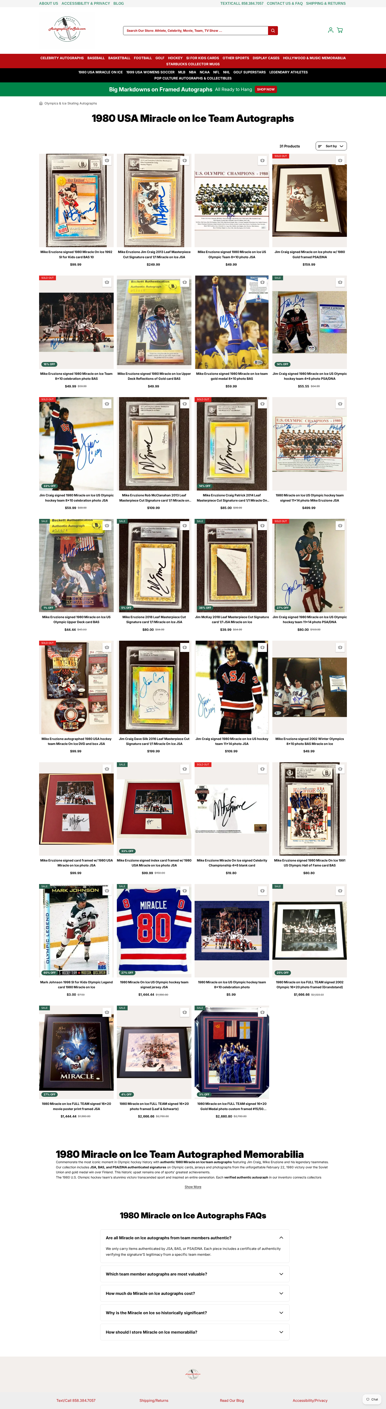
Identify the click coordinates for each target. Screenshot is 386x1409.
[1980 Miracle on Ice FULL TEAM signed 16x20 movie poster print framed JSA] (76, 1052)
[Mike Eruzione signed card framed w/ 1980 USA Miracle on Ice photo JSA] (76, 809)
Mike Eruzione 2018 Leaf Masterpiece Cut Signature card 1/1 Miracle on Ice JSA (154, 619)
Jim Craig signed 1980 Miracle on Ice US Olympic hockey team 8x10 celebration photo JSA (76, 497)
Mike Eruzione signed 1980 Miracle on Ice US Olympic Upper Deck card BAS (76, 619)
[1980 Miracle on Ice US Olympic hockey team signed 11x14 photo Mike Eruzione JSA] (309, 444)
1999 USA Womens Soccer (150, 72)
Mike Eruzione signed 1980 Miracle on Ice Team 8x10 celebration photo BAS (76, 376)
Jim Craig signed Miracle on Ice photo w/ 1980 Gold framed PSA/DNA (310, 254)
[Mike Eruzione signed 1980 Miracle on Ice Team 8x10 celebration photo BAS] (76, 322)
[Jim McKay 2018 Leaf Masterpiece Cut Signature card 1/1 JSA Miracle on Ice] (232, 565)
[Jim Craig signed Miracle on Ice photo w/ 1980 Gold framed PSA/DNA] (309, 200)
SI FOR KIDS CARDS (202, 58)
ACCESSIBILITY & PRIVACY (86, 3)
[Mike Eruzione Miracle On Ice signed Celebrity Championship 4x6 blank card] (232, 809)
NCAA (205, 72)
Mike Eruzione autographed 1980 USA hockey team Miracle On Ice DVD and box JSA (76, 741)
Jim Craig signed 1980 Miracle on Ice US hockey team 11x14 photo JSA (231, 741)
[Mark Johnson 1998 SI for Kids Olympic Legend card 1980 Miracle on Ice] (76, 930)
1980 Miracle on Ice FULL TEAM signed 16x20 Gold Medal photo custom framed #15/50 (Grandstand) (231, 1106)
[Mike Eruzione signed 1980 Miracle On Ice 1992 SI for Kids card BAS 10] (76, 200)
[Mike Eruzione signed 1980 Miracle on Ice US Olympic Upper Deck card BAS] (76, 565)
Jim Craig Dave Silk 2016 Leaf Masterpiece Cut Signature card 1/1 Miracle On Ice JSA (154, 741)
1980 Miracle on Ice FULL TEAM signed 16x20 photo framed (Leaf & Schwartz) (154, 1106)
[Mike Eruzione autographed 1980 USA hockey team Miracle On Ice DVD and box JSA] (76, 687)
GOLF (159, 58)
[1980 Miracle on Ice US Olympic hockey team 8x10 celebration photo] (232, 930)
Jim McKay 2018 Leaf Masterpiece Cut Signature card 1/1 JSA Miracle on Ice (232, 619)
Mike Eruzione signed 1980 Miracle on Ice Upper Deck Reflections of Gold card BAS (154, 376)
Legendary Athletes (288, 72)
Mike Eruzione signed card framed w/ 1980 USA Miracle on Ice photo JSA (76, 862)
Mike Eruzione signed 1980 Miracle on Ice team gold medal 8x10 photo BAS (232, 376)
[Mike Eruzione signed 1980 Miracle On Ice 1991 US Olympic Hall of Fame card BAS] (309, 809)
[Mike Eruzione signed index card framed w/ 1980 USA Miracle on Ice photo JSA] (154, 809)
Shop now (266, 89)
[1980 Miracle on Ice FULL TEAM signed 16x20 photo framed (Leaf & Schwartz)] (154, 1052)
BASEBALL (96, 58)
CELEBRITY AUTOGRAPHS (62, 58)
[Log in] (331, 30)
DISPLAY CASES (266, 58)
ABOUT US (48, 3)
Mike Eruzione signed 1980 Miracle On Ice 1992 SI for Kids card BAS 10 (76, 254)
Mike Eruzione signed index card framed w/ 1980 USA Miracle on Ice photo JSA (154, 862)
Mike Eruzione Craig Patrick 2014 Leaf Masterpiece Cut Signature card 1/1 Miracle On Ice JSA (232, 498)
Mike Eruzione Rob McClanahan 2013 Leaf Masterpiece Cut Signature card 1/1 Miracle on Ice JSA (154, 498)
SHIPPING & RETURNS (326, 3)
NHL (226, 72)
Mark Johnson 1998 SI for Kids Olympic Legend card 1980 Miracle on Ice (76, 984)
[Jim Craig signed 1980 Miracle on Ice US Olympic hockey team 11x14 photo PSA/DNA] (309, 565)
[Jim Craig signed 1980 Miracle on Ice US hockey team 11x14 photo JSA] (232, 687)
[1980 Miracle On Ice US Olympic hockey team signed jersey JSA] (154, 930)
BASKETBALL (119, 58)
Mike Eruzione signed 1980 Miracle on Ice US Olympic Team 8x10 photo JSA (232, 254)
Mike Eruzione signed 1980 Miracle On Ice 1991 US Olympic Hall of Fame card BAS (309, 862)
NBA (192, 72)
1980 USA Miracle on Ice (100, 72)
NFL (216, 72)
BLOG (118, 3)
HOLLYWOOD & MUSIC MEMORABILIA (314, 58)
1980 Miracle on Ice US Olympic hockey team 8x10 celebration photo (232, 984)
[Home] (41, 103)
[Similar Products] (107, 160)
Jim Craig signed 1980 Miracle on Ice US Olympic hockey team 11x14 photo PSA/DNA (310, 619)
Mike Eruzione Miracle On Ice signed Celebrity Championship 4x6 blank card (232, 862)
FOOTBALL (143, 58)
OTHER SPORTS (236, 58)
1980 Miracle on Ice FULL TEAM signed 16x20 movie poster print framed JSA (76, 1106)
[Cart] (340, 30)
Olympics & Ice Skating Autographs (70, 103)
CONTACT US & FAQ (285, 3)
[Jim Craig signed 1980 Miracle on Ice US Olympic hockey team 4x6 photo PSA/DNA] (309, 322)
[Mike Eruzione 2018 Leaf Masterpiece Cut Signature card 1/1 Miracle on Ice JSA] (154, 565)
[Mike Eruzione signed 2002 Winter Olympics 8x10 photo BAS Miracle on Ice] (309, 687)
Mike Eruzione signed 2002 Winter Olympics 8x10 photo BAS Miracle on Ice (309, 741)
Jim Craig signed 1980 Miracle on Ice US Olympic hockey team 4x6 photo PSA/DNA (310, 376)
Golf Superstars (249, 72)
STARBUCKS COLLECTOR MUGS (193, 64)
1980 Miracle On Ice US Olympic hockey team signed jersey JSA (154, 984)
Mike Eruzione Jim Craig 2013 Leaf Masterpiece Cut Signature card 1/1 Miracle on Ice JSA (154, 254)
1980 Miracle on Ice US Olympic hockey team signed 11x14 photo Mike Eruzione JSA (310, 497)
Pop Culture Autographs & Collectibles (193, 78)
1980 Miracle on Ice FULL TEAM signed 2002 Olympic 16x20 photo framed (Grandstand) (310, 984)
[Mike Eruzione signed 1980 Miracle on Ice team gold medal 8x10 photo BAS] (232, 322)
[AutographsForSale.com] (67, 30)
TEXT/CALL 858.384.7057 (242, 3)
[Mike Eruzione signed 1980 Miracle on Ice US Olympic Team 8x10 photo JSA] (232, 200)
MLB (181, 72)
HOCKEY (175, 58)
